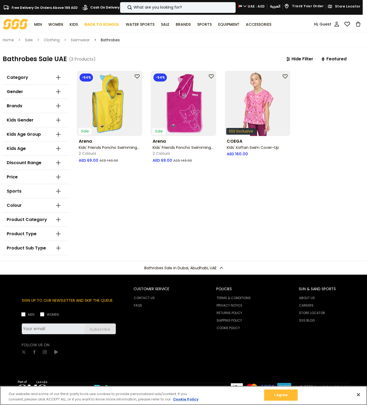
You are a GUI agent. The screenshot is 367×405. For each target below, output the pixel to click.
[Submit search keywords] (125, 7)
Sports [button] (204, 24)
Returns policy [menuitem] (229, 313)
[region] (183, 395)
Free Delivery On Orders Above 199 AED (44, 7)
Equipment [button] (228, 24)
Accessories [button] (258, 24)
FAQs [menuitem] (138, 305)
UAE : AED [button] (256, 6)
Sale (29, 40)
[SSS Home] (15, 24)
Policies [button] (224, 288)
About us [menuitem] (307, 298)
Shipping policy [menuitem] (229, 320)
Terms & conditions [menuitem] (234, 298)
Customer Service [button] (151, 288)
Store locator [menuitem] (312, 313)
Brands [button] (183, 24)
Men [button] (38, 24)
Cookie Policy (186, 399)
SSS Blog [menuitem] (307, 320)
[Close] (358, 394)
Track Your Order (307, 6)
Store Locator (347, 6)
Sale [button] (165, 24)
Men (31, 314)
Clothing (52, 40)
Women (53, 314)
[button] (299, 59)
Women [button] (55, 24)
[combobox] (178, 7)
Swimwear (80, 40)
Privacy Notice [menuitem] (229, 305)
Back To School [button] (101, 24)
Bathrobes (110, 40)
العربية (275, 6)
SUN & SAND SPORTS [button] (317, 288)
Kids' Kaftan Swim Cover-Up (253, 147)
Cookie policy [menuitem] (228, 328)
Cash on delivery (104, 7)
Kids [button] (74, 24)
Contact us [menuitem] (144, 298)
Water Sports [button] (140, 24)
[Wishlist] (347, 24)
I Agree (280, 394)
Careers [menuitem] (306, 305)
